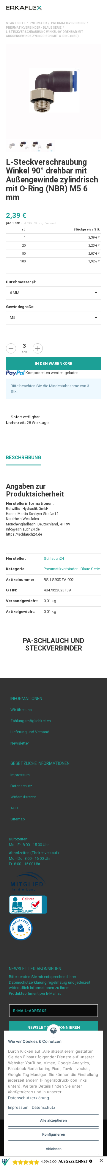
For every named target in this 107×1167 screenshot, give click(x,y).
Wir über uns (21, 710)
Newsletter (19, 743)
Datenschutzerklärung (28, 982)
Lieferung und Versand (29, 732)
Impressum (20, 775)
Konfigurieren (53, 1134)
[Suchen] (88, 8)
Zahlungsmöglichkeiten (30, 721)
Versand (50, 223)
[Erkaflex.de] (24, 7)
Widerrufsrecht (23, 797)
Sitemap (17, 819)
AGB (14, 808)
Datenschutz (21, 786)
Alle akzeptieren (53, 1120)
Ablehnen (54, 1149)
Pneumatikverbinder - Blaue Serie (72, 569)
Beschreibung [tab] (23, 457)
